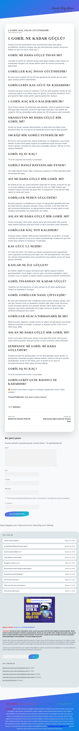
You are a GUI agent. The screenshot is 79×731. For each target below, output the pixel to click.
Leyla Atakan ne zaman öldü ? (13, 557)
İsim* (6, 470)
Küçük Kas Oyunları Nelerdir (19, 419)
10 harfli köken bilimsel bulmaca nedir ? (16, 546)
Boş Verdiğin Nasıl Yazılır (10, 680)
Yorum (7, 447)
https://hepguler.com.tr (9, 525)
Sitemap (50, 525)
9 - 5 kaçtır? (9, 503)
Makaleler (17, 407)
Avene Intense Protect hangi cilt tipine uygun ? (18, 568)
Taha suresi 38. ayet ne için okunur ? (15, 585)
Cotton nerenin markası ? (11, 540)
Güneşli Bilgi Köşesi (63, 8)
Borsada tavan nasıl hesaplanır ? (14, 574)
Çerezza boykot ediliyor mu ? (13, 552)
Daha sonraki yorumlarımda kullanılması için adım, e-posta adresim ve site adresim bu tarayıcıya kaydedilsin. (39, 498)
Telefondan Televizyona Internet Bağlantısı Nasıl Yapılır (18, 674)
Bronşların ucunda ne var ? (12, 563)
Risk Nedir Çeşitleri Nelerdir (35, 397)
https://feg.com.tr (39, 525)
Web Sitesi (8, 488)
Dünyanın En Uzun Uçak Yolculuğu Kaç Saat (15, 668)
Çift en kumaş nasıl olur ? (11, 579)
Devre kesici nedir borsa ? (12, 591)
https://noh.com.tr (25, 525)
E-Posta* (7, 479)
